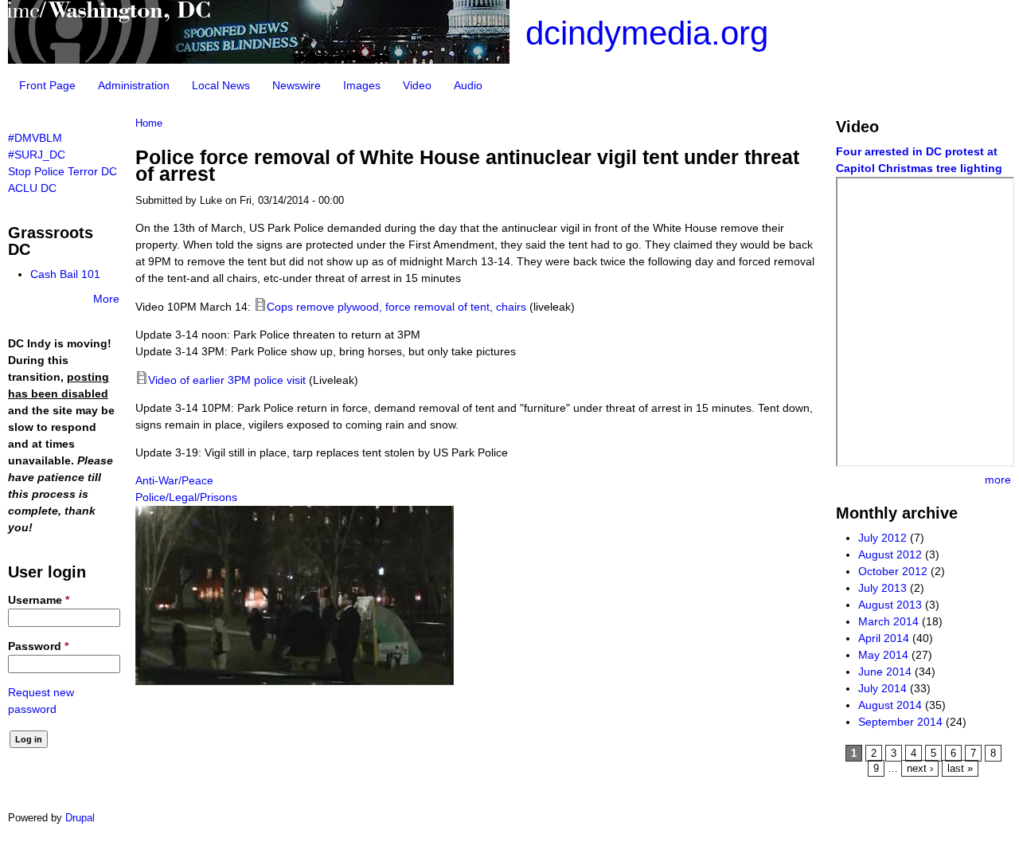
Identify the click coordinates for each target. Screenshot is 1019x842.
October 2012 (892, 571)
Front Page (47, 85)
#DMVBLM (35, 137)
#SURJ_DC (36, 154)
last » (960, 768)
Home (148, 123)
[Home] (259, 59)
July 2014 (882, 688)
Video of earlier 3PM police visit (227, 380)
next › (920, 768)
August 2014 (890, 705)
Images (362, 85)
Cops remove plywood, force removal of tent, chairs (396, 306)
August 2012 (890, 554)
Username (38, 599)
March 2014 (888, 621)
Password (38, 646)
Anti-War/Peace (174, 480)
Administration (134, 85)
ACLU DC (32, 188)
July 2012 (882, 537)
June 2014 (885, 671)
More (106, 298)
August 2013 (890, 604)
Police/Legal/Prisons (186, 497)
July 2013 (882, 588)
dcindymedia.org (646, 33)
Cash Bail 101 (65, 274)
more (998, 479)
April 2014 (883, 638)
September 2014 (900, 721)
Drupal (80, 818)
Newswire (296, 85)
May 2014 (883, 654)
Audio (468, 85)
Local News (221, 85)
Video (417, 85)
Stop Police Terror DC (62, 171)
